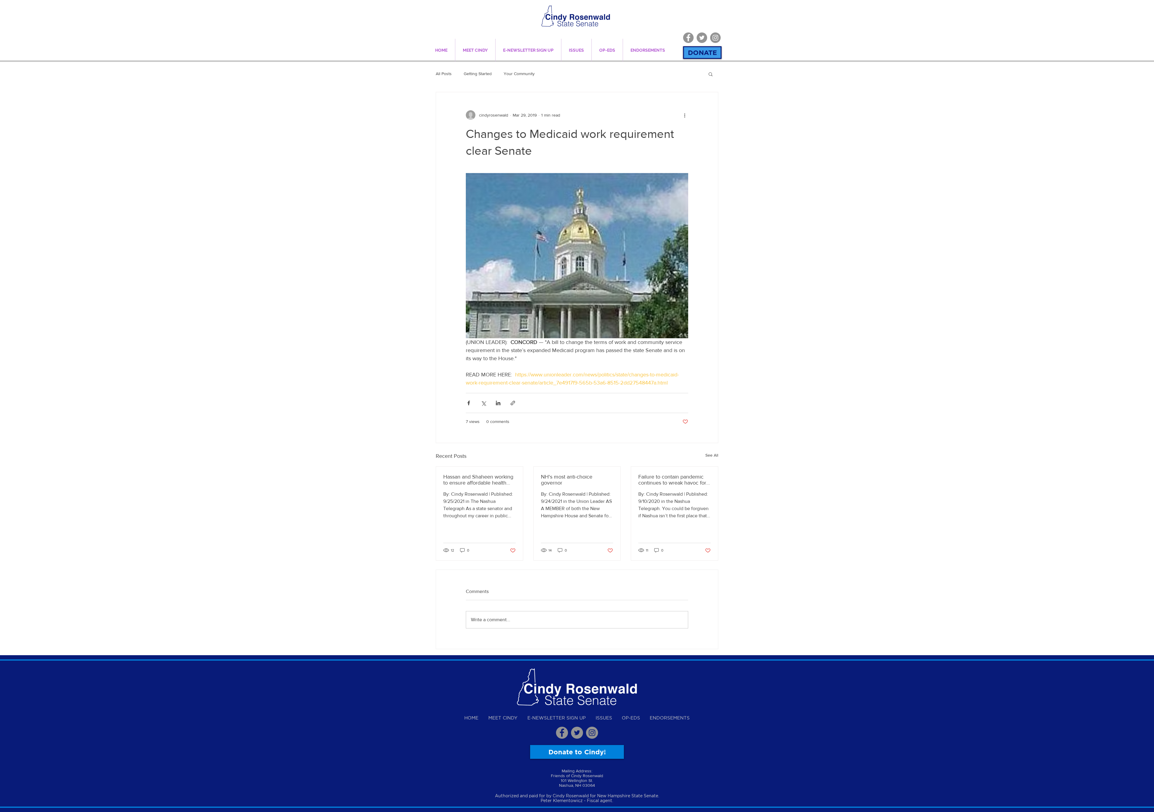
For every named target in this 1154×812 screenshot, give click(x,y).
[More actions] (684, 115)
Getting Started (478, 73)
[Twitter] (702, 37)
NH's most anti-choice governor (566, 480)
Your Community (519, 73)
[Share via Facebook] (469, 403)
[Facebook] (688, 37)
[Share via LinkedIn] (498, 403)
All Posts (444, 73)
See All (711, 455)
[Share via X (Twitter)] (483, 403)
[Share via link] (513, 403)
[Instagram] (715, 37)
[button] (710, 73)
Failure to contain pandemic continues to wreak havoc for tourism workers (672, 480)
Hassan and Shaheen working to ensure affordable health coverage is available (478, 480)
